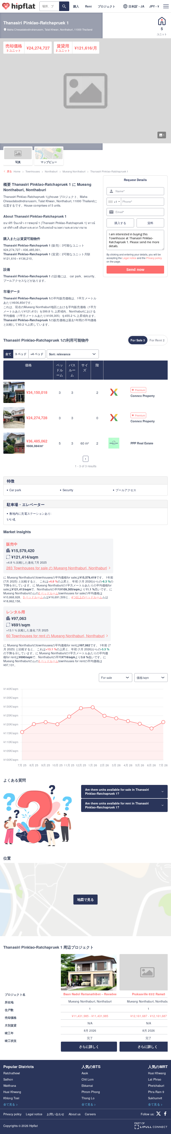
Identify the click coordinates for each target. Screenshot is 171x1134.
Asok (85, 1073)
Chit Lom (88, 1079)
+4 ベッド (36, 354)
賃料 (150, 223)
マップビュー (49, 162)
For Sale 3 (138, 340)
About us (74, 1114)
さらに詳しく (89, 1046)
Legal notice (129, 258)
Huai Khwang (12, 1092)
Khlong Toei (11, 1098)
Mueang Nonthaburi (74, 171)
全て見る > (10, 1104)
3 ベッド (20, 354)
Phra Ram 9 (156, 1092)
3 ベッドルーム (33, 597)
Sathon (8, 1079)
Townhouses (32, 171)
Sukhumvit (155, 1098)
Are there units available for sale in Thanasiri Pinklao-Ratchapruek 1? (117, 791)
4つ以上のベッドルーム (86, 597)
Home (17, 171)
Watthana (9, 1085)
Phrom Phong (91, 1092)
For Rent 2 (157, 340)
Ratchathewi (11, 1073)
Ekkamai (87, 1085)
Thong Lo (88, 1098)
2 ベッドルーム (48, 593)
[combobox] (114, 201)
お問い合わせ (55, 1114)
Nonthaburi (51, 171)
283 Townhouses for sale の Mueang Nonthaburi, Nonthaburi (56, 567)
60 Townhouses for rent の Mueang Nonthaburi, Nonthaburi (55, 635)
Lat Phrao (154, 1079)
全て (8, 354)
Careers (90, 1114)
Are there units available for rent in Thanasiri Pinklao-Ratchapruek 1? (117, 805)
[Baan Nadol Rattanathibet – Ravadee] (90, 972)
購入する (120, 223)
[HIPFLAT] (18, 6)
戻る (9, 171)
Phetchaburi (156, 1085)
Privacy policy (154, 258)
